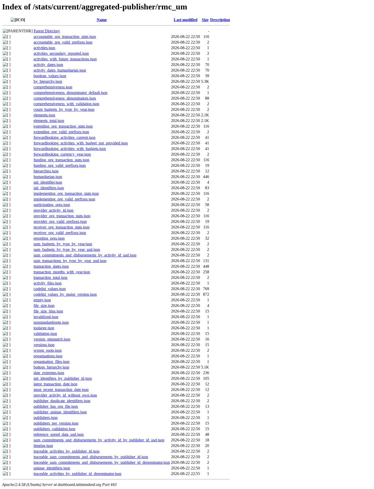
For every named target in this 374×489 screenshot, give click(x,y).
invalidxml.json (46, 317)
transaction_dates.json (51, 266)
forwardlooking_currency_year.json (62, 154)
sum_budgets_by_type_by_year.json (63, 244)
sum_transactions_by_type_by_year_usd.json (70, 261)
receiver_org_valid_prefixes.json (60, 232)
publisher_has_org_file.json (56, 406)
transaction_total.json (50, 277)
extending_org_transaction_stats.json (63, 126)
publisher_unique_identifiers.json (60, 412)
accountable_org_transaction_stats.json (65, 36)
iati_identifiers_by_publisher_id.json (63, 378)
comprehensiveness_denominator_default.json (70, 92)
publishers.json (45, 417)
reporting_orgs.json (49, 238)
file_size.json (44, 305)
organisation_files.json (51, 361)
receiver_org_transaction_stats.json (62, 227)
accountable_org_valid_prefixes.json (63, 42)
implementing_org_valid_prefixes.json (64, 199)
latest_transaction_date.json (55, 384)
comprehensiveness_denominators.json (65, 98)
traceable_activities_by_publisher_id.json (66, 451)
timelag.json (43, 445)
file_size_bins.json (48, 311)
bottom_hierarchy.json (51, 367)
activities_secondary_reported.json (61, 53)
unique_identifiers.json (52, 468)
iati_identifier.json (48, 182)
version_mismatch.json (52, 339)
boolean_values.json (50, 76)
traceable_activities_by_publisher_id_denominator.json (77, 473)
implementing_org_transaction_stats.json (66, 193)
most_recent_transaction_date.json (61, 389)
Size (205, 20)
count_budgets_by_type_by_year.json (64, 109)
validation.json (45, 333)
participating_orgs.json (52, 204)
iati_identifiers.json (49, 188)
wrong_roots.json (48, 350)
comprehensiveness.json (53, 87)
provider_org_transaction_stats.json (62, 216)
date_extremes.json (49, 373)
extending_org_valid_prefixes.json (61, 132)
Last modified (185, 20)
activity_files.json (48, 283)
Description (220, 20)
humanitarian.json (48, 176)
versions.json (44, 345)
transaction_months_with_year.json (62, 272)
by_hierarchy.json (48, 81)
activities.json (44, 48)
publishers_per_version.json (56, 423)
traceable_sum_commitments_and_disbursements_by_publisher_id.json (91, 457)
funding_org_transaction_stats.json (61, 160)
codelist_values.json (50, 289)
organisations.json (48, 356)
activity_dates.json (48, 64)
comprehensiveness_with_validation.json (66, 104)
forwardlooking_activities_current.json (64, 137)
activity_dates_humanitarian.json (60, 70)
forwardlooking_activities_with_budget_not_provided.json (81, 143)
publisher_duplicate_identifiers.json (62, 401)
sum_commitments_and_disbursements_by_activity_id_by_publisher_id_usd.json (99, 440)
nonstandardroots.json (51, 322)
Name (102, 20)
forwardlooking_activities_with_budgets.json (70, 148)
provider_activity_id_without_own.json (65, 395)
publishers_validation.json (54, 429)
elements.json (44, 115)
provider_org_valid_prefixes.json (60, 221)
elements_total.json (49, 120)
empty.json (42, 300)
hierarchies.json (46, 171)
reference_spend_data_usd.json (59, 434)
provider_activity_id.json (54, 210)
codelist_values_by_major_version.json (65, 294)
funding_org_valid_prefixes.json (60, 165)
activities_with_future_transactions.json (65, 59)
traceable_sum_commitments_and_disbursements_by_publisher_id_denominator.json (102, 462)
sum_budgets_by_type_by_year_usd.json (67, 249)
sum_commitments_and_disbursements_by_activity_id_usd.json (85, 255)
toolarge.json (44, 328)
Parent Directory (47, 31)
